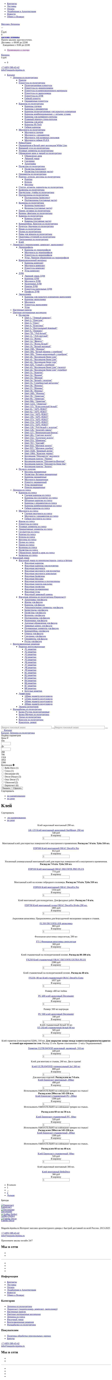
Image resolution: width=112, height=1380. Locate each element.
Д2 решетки (30, 652)
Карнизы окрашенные (35, 477)
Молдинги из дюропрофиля (38, 252)
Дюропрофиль (26, 247)
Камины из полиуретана (31, 216)
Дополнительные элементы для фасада (43, 607)
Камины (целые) (32, 218)
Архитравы (30, 163)
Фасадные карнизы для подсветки (41, 565)
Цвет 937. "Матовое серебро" (39, 448)
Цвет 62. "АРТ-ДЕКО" (35, 411)
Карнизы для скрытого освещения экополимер (47, 297)
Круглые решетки (33, 691)
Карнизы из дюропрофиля (37, 250)
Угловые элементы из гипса (32, 526)
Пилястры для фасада (35, 612)
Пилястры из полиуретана (32, 166)
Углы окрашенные (33, 484)
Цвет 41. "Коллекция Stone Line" (40, 359)
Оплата (10, 9)
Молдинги (29, 302)
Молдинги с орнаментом (36, 135)
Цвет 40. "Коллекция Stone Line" (40, 357)
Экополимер (25, 294)
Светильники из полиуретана (33, 239)
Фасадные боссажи (33, 578)
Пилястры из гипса (28, 550)
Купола (28, 182)
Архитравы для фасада (35, 599)
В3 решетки (30, 678)
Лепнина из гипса (22, 490)
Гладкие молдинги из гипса (38, 513)
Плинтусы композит (34, 268)
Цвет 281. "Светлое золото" (38, 435)
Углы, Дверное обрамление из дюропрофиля (46, 257)
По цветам (24, 315)
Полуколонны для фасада (37, 618)
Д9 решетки (30, 670)
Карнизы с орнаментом (36, 109)
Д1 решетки (30, 649)
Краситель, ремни (27, 722)
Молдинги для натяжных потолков (41, 137)
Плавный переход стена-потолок (40, 119)
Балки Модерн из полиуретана (34, 714)
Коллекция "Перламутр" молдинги (41, 456)
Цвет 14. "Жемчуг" (33, 341)
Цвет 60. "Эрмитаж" (34, 398)
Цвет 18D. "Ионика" (34, 393)
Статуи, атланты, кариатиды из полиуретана (41, 187)
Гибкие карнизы (32, 127)
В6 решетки (30, 683)
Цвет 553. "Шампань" (35, 440)
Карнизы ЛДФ (31, 278)
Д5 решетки (30, 659)
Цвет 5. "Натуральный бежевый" (40, 328)
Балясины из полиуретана (31, 190)
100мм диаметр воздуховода (38, 696)
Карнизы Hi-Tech (33, 124)
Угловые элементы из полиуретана (36, 150)
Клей (21, 242)
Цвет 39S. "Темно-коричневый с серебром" (46, 354)
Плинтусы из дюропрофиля (38, 255)
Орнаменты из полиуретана (32, 174)
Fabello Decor (7, 1220)
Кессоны (28, 184)
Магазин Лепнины (10, 24)
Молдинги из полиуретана (32, 129)
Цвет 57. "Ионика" (33, 388)
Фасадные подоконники (36, 589)
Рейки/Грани (25, 143)
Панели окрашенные (34, 487)
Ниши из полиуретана (30, 229)
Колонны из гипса (28, 547)
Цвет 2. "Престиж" (33, 320)
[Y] (53, 728)
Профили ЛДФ (32, 291)
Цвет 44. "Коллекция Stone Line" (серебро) (45, 370)
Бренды (11, 1338)
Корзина (5, 55)
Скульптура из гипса (29, 531)
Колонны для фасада (34, 615)
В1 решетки (30, 672)
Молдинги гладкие (33, 132)
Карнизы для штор (33, 122)
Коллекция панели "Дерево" (38, 458)
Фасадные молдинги (34, 568)
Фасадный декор (21, 558)
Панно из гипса (26, 545)
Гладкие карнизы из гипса (37, 495)
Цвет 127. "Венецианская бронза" (41, 432)
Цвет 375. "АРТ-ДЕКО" (36, 424)
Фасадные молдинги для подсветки (42, 571)
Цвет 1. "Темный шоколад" (37, 317)
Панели (22, 80)
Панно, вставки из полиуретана (34, 210)
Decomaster (6, 1211)
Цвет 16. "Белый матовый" (37, 346)
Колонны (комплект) (34, 205)
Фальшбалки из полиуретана (27, 709)
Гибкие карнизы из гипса (37, 508)
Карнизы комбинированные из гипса (43, 505)
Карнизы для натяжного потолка (40, 116)
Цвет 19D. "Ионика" (34, 349)
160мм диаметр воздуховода (38, 701)
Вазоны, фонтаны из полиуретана (35, 213)
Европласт (6, 1207)
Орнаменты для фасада (35, 639)
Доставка (11, 6)
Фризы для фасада (33, 602)
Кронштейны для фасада (36, 631)
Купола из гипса (27, 537)
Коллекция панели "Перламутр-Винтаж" (44, 461)
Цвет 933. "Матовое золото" (38, 445)
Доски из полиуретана (30, 717)
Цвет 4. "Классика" (34, 325)
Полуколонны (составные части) (40, 200)
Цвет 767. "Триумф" (34, 443)
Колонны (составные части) (38, 208)
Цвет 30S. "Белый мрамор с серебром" (43, 351)
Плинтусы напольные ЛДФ (38, 289)
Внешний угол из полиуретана (34, 148)
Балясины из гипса (28, 555)
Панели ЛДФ (31, 286)
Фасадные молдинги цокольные (40, 573)
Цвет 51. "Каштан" (33, 372)
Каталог (11, 75)
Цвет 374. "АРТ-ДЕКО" (36, 422)
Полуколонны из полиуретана (34, 195)
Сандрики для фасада (35, 636)
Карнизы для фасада (34, 605)
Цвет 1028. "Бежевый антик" (38, 451)
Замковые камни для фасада (38, 625)
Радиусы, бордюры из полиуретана (36, 226)
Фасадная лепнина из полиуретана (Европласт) (42, 597)
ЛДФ (21, 273)
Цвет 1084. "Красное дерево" (39, 453)
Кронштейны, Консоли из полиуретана (38, 223)
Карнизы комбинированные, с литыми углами (47, 114)
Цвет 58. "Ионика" (33, 391)
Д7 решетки (30, 665)
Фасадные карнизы (34, 563)
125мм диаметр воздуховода (38, 699)
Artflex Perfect (8, 1216)
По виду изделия (27, 469)
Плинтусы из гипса (28, 524)
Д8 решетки (30, 667)
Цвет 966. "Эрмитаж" (35, 401)
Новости (11, 14)
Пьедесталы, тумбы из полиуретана (36, 192)
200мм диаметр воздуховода (38, 704)
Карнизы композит (33, 263)
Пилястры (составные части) (38, 171)
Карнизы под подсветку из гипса (40, 498)
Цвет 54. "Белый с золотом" (38, 380)
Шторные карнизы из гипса (38, 500)
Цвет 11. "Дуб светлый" (36, 336)
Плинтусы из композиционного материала (45, 90)
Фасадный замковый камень (38, 594)
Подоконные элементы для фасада (41, 628)
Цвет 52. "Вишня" (33, 375)
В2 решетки (30, 675)
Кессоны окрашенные (35, 471)
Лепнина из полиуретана (25, 77)
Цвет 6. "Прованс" (33, 330)
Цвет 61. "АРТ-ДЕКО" (35, 409)
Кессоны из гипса (27, 539)
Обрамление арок (33, 156)
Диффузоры (24, 693)
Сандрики (29, 161)
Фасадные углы (32, 592)
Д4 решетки (30, 657)
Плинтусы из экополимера (37, 93)
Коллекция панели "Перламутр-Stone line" (45, 464)
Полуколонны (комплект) (37, 197)
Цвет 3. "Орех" (32, 323)
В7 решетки (30, 685)
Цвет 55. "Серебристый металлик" (41, 383)
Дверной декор (31, 158)
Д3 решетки (30, 654)
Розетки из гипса (27, 534)
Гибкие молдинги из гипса (37, 518)
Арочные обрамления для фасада (40, 623)
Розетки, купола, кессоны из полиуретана (39, 176)
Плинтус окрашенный (35, 482)
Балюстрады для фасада (36, 610)
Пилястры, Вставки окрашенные (40, 474)
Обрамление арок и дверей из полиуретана (40, 153)
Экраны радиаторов (28, 706)
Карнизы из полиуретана (31, 103)
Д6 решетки (30, 662)
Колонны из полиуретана (31, 203)
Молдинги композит (34, 265)
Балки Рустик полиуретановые (34, 712)
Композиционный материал (33, 260)
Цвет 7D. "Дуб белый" (35, 333)
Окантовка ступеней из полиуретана (37, 237)
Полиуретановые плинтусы (38, 85)
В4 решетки (30, 680)
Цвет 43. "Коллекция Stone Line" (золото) (45, 367)
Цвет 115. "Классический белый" (41, 406)
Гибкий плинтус (32, 98)
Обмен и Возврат (15, 16)
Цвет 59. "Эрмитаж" (34, 396)
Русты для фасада (33, 641)
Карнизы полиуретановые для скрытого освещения (50, 111)
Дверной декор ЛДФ (34, 276)
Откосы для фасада (33, 633)
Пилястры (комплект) (35, 169)
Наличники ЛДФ (33, 283)
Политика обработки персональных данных (29, 1336)
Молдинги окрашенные (36, 479)
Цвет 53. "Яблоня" (33, 377)
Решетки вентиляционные (32, 646)
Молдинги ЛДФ (32, 281)
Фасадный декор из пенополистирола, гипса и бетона (45, 560)
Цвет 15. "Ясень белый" (36, 344)
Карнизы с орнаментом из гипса (40, 503)
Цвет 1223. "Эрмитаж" (35, 404)
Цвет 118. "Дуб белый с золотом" (41, 427)
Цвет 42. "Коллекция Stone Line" (40, 362)
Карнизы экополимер (35, 299)
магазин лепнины (10, 37)
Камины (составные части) (37, 221)
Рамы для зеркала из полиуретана (35, 234)
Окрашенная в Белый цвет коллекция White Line (43, 145)
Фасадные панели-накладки (38, 584)
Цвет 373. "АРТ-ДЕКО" (36, 419)
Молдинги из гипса (28, 511)
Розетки (28, 179)
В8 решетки (30, 688)
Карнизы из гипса (28, 492)
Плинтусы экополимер (35, 304)
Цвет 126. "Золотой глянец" (38, 430)
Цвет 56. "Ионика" (33, 385)
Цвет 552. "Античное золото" (39, 438)
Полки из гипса (26, 542)
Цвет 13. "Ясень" (33, 338)
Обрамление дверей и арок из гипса (37, 552)
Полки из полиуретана (30, 231)
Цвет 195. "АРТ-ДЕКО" (36, 417)
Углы (27, 307)
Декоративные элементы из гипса (35, 529)
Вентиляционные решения (26, 644)
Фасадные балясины (34, 576)
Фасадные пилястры (34, 586)
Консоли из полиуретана (31, 719)
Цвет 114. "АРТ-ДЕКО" (36, 414)
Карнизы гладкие (33, 106)
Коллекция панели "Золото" (38, 466)
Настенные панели (22, 310)
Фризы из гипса (27, 521)
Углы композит (32, 270)
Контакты (12, 3)
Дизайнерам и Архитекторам (21, 11)
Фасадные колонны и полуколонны (42, 581)
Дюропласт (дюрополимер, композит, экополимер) (38, 244)
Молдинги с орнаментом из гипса (41, 516)
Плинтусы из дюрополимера (38, 88)
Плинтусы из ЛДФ (33, 96)
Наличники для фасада (35, 620)
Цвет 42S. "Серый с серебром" (39, 364)
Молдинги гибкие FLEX (36, 140)
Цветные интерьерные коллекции (30, 312)
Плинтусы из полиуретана (32, 83)
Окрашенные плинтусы (36, 101)
